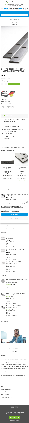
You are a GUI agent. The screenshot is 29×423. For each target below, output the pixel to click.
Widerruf (3, 391)
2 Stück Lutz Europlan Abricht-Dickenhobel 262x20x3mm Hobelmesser (21, 169)
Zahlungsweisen (5, 394)
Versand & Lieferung (6, 389)
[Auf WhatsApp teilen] (2, 107)
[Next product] (13, 22)
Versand (5, 80)
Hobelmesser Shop (16, 19)
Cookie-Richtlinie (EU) (6, 397)
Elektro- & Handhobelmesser (11, 103)
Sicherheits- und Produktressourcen (14, 147)
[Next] (28, 169)
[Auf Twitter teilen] (7, 107)
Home (11, 19)
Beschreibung (8, 116)
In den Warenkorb (14, 84)
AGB (2, 386)
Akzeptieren (14, 214)
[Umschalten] (2, 115)
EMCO (5, 99)
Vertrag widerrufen (14, 417)
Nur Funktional (14, 218)
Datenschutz (15, 220)
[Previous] (1, 169)
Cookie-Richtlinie (9, 220)
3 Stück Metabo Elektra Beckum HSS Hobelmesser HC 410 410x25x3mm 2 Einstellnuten (7, 170)
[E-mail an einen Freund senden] (10, 107)
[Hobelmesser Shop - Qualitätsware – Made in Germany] (13, 8)
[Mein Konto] (23, 8)
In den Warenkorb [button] (7, 180)
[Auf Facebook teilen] (5, 107)
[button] (27, 202)
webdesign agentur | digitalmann (14, 420)
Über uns (9, 410)
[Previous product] (16, 22)
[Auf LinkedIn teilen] (12, 107)
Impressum (21, 220)
